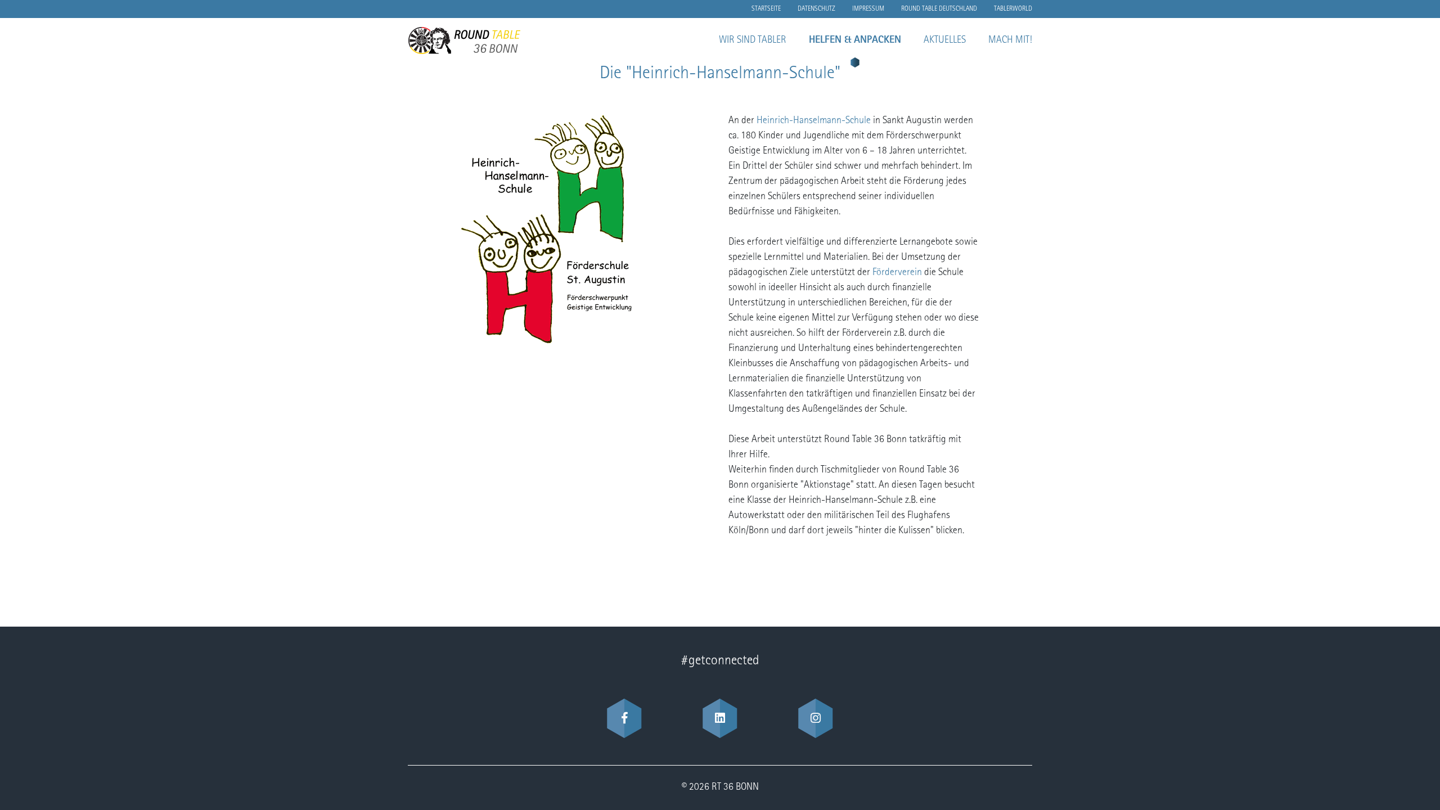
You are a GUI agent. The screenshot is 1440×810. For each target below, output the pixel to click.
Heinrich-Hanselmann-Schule (814, 121)
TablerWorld (1013, 9)
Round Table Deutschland (939, 9)
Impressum (868, 9)
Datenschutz (816, 9)
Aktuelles (945, 40)
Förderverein (898, 273)
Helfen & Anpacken (855, 40)
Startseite (766, 9)
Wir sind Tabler (752, 40)
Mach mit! (1010, 40)
